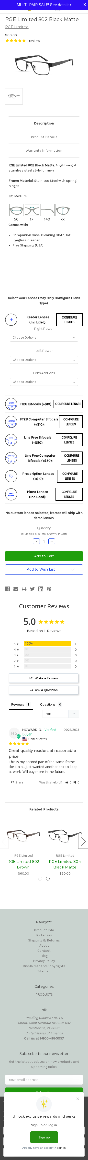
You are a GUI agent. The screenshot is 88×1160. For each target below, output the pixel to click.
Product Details (44, 137)
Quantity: (44, 531)
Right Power (44, 328)
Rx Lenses (44, 935)
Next (83, 841)
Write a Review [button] (46, 678)
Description (44, 123)
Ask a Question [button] (46, 690)
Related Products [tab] (44, 809)
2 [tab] (48, 878)
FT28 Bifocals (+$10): (36, 404)
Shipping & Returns (44, 940)
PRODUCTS (44, 994)
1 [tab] (40, 878)
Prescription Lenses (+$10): (38, 476)
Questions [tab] (47, 704)
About (44, 945)
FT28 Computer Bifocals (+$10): (39, 422)
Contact (44, 951)
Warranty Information (44, 150)
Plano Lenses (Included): (37, 494)
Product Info (44, 930)
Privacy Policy (44, 961)
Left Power (44, 351)
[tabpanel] (23, 848)
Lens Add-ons (44, 373)
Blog (44, 956)
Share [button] (19, 782)
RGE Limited (17, 26)
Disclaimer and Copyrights (44, 966)
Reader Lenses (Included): (37, 319)
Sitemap (44, 971)
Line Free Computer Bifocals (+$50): (40, 458)
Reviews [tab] (17, 704)
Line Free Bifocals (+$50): (38, 440)
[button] (68, 782)
